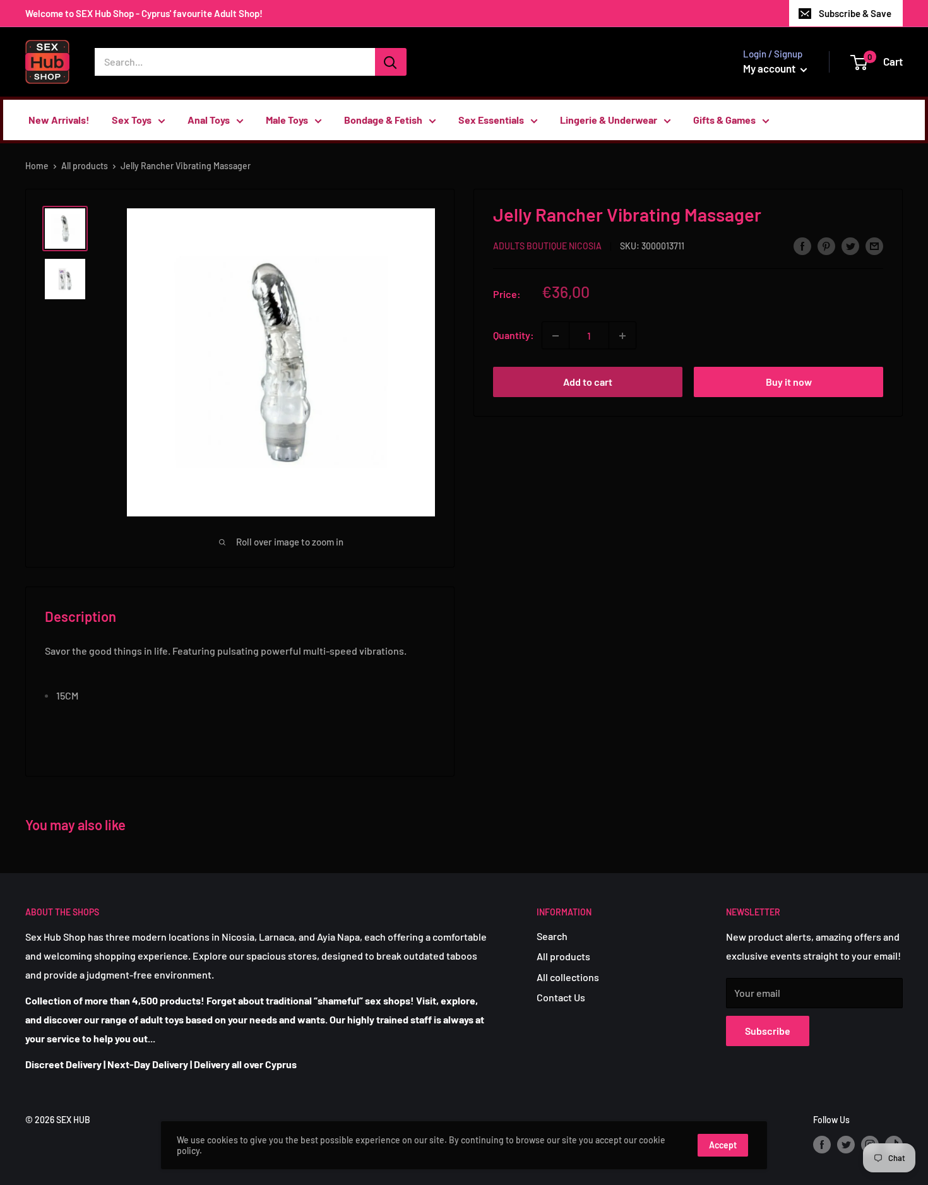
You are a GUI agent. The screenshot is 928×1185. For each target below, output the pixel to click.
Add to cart (587, 382)
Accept (723, 1145)
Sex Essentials (491, 120)
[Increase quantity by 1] (622, 336)
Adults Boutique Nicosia (547, 246)
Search (552, 936)
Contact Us (561, 997)
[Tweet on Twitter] (850, 245)
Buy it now (789, 382)
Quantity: (513, 336)
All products (84, 165)
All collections (568, 977)
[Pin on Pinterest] (826, 245)
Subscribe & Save (855, 13)
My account (770, 68)
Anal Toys (208, 120)
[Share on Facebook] (802, 245)
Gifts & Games (724, 120)
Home (37, 165)
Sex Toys (132, 120)
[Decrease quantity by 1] (555, 336)
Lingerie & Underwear (608, 120)
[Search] (391, 62)
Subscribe (767, 1031)
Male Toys (287, 120)
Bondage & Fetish (383, 120)
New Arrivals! (59, 120)
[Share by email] (874, 245)
